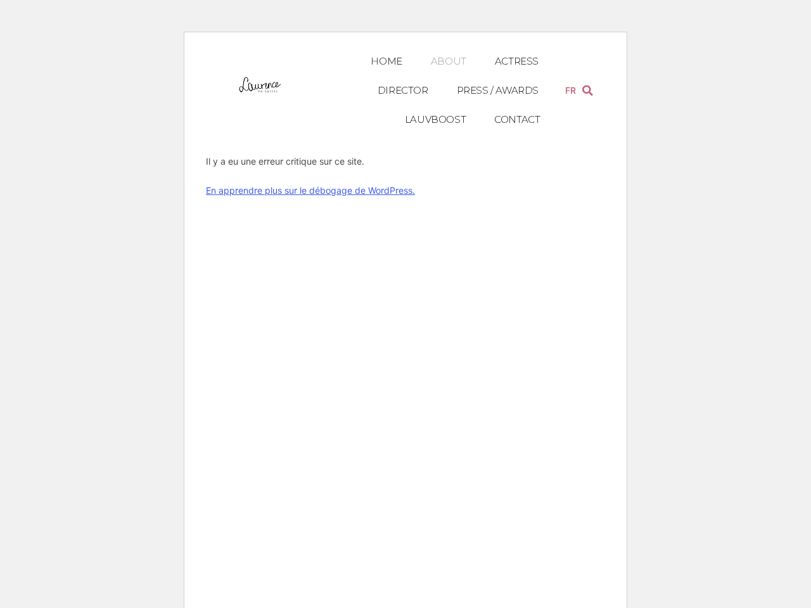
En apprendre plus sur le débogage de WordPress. (310, 190)
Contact (517, 119)
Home (386, 61)
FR (570, 90)
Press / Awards (498, 90)
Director (403, 90)
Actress (517, 61)
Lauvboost (435, 119)
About (448, 61)
